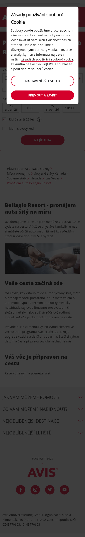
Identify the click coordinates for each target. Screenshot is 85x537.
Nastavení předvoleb (42, 81)
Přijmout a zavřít (42, 95)
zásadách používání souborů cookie (47, 59)
